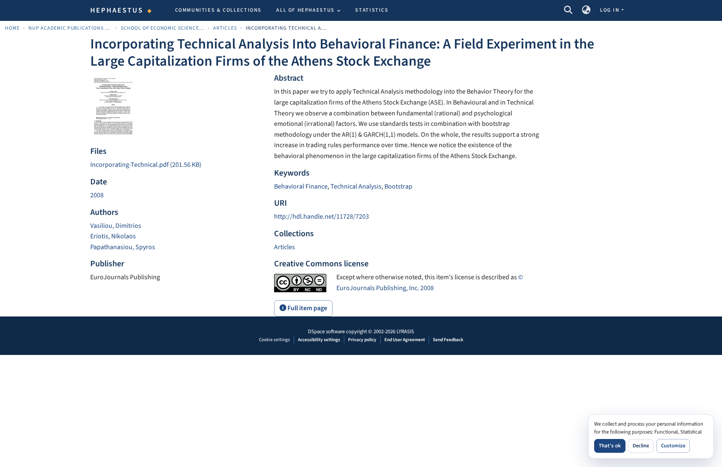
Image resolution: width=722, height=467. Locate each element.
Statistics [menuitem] (371, 10)
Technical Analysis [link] (355, 186)
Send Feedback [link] (448, 340)
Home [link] (12, 28)
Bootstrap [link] (398, 186)
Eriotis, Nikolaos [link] (113, 236)
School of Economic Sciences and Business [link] (162, 28)
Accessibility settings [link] (319, 340)
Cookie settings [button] (274, 340)
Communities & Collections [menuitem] (218, 10)
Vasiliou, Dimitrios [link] (115, 225)
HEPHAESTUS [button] (117, 10)
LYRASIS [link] (405, 331)
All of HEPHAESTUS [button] (305, 10)
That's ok (610, 445)
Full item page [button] (306, 308)
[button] (568, 10)
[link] (177, 165)
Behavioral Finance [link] (301, 186)
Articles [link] (225, 28)
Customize (673, 445)
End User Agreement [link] (404, 340)
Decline (641, 445)
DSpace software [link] (326, 331)
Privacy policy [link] (362, 340)
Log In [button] (610, 10)
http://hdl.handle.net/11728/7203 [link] (321, 216)
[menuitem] (308, 10)
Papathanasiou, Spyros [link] (122, 247)
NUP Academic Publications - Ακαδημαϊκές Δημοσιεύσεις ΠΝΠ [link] (70, 28)
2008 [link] (97, 195)
